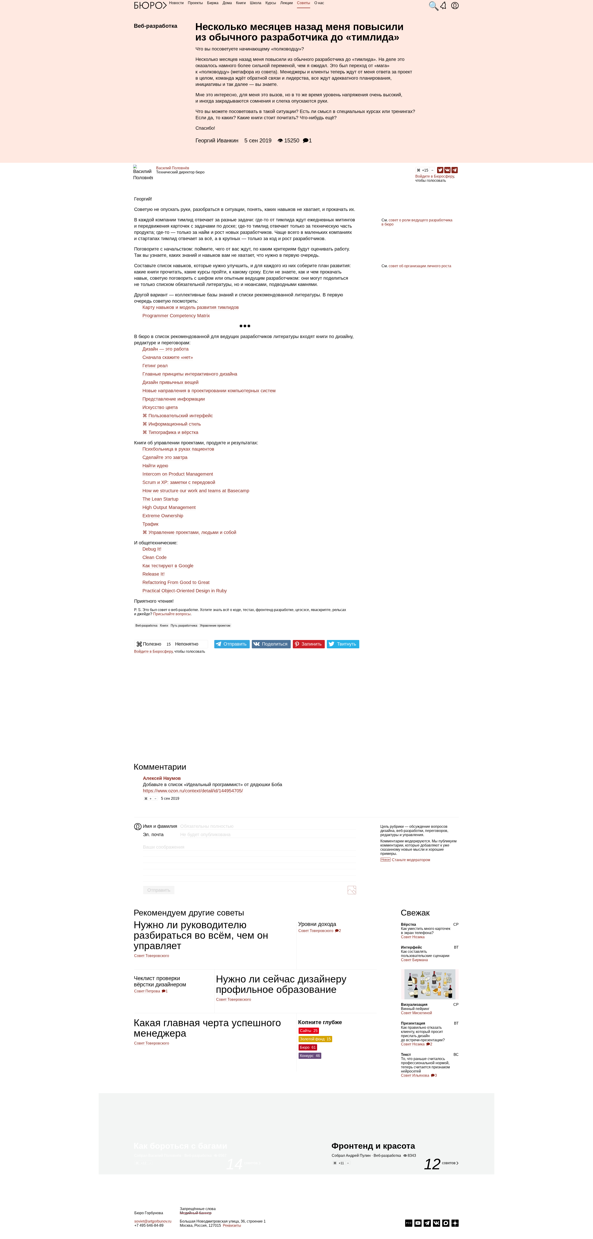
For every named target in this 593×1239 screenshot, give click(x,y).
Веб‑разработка (146, 625)
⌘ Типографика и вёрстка (170, 432)
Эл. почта (153, 834)
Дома (227, 3)
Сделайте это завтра (164, 457)
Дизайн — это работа (165, 348)
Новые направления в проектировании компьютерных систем (209, 390)
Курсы (270, 3)
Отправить (158, 890)
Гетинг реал (155, 365)
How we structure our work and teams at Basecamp (195, 490)
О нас (319, 3)
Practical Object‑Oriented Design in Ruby (184, 590)
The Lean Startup (160, 499)
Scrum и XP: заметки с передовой (178, 482)
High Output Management (169, 507)
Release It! (153, 574)
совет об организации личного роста (420, 266)
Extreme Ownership (162, 515)
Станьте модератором (411, 860)
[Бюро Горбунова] (150, 5)
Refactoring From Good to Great (176, 582)
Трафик (150, 524)
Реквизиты (232, 1225)
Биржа (212, 3)
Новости (176, 3)
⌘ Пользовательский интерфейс (177, 415)
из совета (265, 71)
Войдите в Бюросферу (434, 176)
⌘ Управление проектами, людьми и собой (189, 532)
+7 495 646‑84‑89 (149, 1225)
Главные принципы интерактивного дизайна (189, 373)
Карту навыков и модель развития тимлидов (190, 307)
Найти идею (155, 465)
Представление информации (173, 398)
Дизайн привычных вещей (170, 382)
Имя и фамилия (159, 826)
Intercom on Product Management (177, 474)
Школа (255, 3)
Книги (241, 3)
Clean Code (154, 557)
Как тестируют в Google (167, 565)
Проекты (195, 3)
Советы (303, 3)
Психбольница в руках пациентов (178, 449)
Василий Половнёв (172, 168)
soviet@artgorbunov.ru (152, 1221)
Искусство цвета (160, 407)
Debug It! (151, 549)
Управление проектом (215, 625)
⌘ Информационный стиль (171, 424)
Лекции (286, 3)
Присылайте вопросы (172, 614)
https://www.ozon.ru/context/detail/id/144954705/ (193, 790)
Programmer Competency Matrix (176, 315)
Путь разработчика (184, 625)
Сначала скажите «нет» (167, 357)
